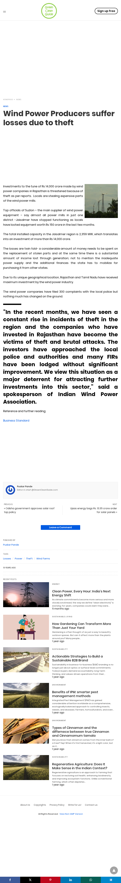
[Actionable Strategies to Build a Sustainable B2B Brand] (26, 659)
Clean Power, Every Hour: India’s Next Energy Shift (81, 593)
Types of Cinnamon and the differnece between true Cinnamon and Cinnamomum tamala (80, 732)
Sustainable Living (62, 616)
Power (18, 558)
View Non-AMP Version (71, 813)
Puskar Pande (24, 486)
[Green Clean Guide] (49, 11)
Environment (59, 685)
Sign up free (106, 11)
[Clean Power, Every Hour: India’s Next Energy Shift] (26, 594)
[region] (60, 68)
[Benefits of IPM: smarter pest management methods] (26, 695)
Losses (7, 558)
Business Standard (16, 420)
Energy (56, 584)
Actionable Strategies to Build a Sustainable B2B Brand (77, 658)
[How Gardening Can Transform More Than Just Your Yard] (26, 627)
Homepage (8, 99)
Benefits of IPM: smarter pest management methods (75, 694)
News (18, 99)
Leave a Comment (60, 527)
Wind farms (43, 558)
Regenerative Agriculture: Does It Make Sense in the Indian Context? (79, 766)
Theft (29, 558)
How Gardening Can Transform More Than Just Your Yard (81, 626)
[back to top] (114, 870)
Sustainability (60, 649)
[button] (101, 201)
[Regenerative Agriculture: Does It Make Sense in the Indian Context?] (26, 767)
